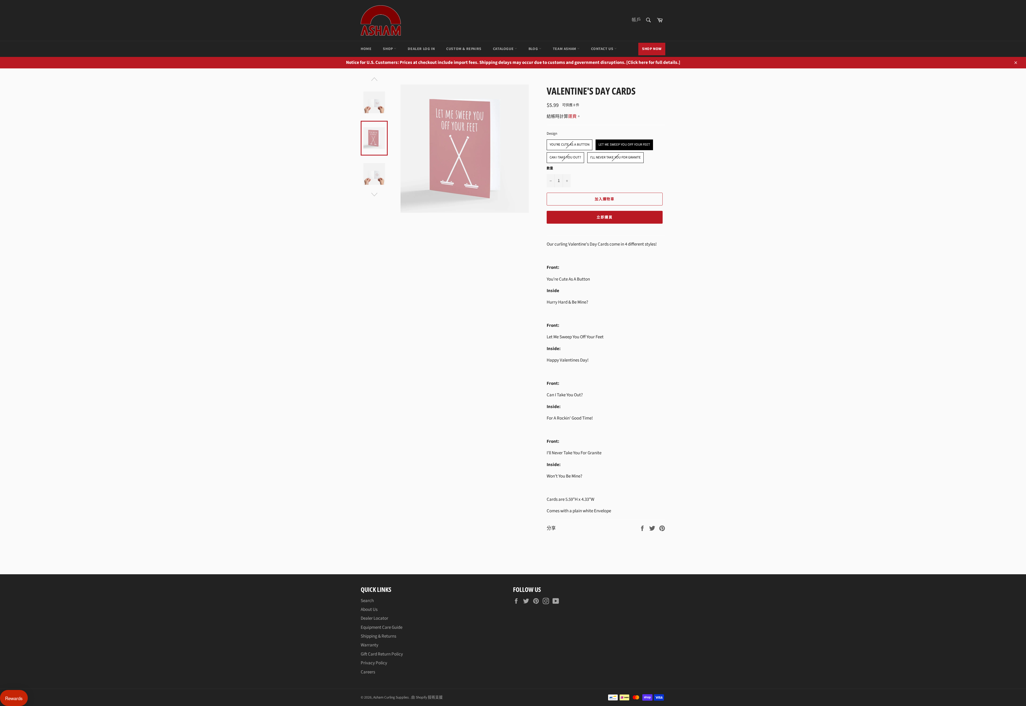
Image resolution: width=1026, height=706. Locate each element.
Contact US (602, 49)
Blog (533, 49)
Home (366, 49)
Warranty (369, 645)
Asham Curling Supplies (391, 697)
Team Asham (565, 49)
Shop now (652, 49)
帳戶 (636, 20)
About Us (369, 609)
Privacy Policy (374, 663)
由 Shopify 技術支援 (427, 697)
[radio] (569, 144)
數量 (550, 168)
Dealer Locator (374, 618)
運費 (572, 116)
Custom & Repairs (463, 49)
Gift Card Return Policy (382, 654)
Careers (368, 672)
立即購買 (605, 217)
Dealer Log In (421, 49)
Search (367, 601)
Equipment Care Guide (381, 627)
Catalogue (504, 49)
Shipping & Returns (378, 636)
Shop (388, 49)
